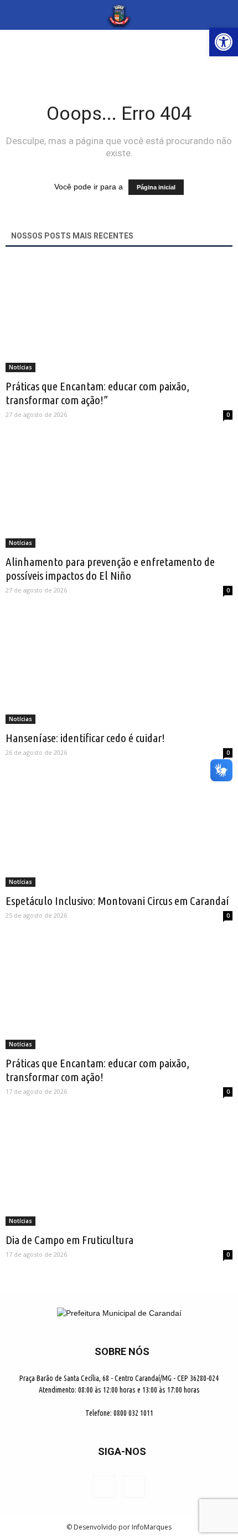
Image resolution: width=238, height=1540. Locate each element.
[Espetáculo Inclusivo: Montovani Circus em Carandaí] (119, 830)
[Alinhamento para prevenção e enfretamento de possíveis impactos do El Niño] (119, 492)
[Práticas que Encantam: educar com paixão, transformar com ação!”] (119, 316)
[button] (222, 15)
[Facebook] (104, 1486)
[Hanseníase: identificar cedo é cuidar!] (119, 668)
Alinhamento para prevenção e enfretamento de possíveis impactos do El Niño (110, 568)
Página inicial (156, 187)
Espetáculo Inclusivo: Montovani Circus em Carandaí (117, 900)
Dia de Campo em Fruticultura (69, 1239)
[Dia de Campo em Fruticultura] (119, 1169)
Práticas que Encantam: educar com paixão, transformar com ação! (97, 1069)
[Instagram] (134, 1486)
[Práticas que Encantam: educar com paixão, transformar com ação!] (119, 993)
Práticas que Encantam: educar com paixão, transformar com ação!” (97, 392)
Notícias (20, 367)
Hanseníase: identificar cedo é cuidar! (85, 737)
